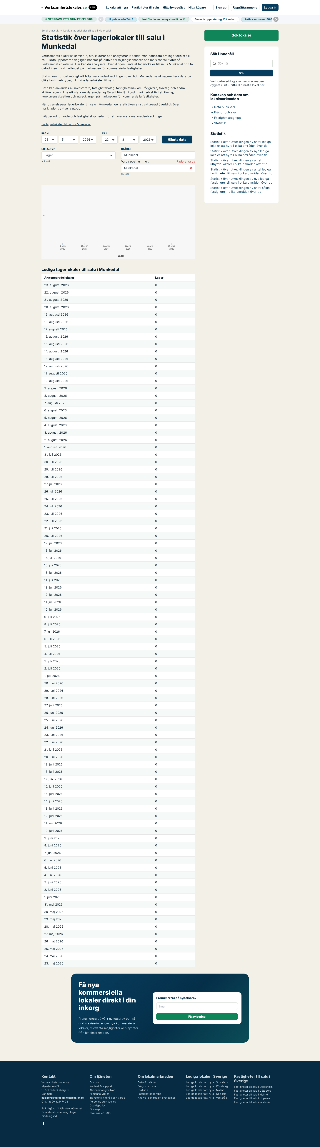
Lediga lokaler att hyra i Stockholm (207, 1082)
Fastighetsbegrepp (149, 1093)
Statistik (143, 1090)
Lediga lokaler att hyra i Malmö (205, 1090)
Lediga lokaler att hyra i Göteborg (207, 1086)
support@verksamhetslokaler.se (62, 1097)
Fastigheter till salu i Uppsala (252, 1098)
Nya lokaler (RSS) (100, 1113)
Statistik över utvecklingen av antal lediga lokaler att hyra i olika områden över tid (240, 143)
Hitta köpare (197, 7)
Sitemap (95, 1109)
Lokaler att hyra (117, 7)
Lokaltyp (48, 148)
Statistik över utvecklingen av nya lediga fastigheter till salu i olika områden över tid (241, 180)
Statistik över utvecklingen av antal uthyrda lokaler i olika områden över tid (238, 162)
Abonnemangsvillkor (102, 1090)
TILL (104, 133)
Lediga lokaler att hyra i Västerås (206, 1097)
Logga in (270, 7)
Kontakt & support (101, 1086)
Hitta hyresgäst (174, 7)
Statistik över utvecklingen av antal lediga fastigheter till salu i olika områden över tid (241, 171)
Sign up (221, 7)
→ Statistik (218, 123)
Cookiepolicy (98, 1105)
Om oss (94, 1082)
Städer (126, 148)
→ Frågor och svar (223, 112)
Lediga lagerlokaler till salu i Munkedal (87, 30)
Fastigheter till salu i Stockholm (253, 1086)
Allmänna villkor (99, 1093)
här (262, 85)
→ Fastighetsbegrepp (225, 118)
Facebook (43, 1123)
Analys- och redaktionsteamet (156, 1097)
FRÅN (45, 133)
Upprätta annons (245, 7)
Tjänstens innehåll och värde (107, 1097)
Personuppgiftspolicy (103, 1101)
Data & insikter (147, 1082)
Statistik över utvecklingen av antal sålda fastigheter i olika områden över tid (240, 189)
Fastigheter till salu (145, 7)
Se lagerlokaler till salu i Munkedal (66, 124)
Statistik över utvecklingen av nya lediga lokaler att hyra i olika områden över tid (239, 153)
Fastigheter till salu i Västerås (252, 1102)
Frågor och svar (147, 1086)
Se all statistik (50, 30)
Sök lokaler (241, 35)
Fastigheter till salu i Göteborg (252, 1090)
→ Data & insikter (222, 107)
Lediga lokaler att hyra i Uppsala (206, 1093)
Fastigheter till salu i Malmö (251, 1094)
